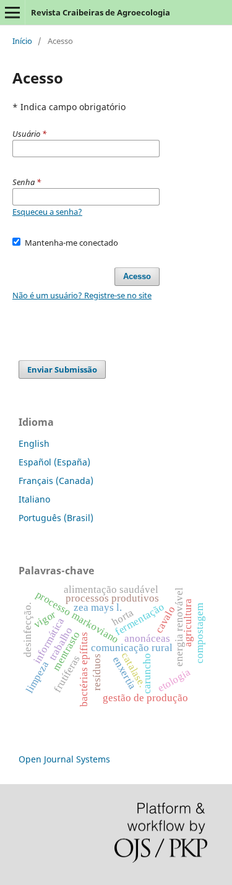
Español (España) (54, 462)
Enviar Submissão (62, 369)
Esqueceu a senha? (47, 211)
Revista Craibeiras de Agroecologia (100, 12)
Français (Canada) (56, 480)
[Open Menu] (12, 12)
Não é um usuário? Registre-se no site (82, 295)
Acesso (137, 276)
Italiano (34, 499)
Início (22, 40)
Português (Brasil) (56, 518)
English (34, 443)
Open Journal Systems (64, 759)
